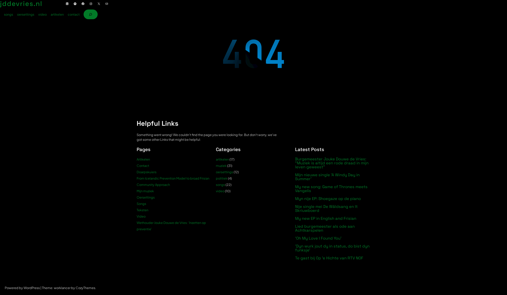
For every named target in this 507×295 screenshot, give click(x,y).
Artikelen (143, 159)
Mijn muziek (145, 191)
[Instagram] (90, 3)
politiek (221, 178)
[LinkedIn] (67, 3)
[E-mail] (106, 3)
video (220, 191)
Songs (141, 204)
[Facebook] (83, 3)
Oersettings (146, 197)
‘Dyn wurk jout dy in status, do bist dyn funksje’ (332, 248)
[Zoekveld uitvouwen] (91, 14)
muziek (221, 166)
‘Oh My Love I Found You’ (318, 238)
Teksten (142, 210)
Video (141, 216)
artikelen (222, 159)
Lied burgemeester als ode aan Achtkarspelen (325, 228)
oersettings (224, 172)
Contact (143, 166)
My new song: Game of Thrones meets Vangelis (331, 189)
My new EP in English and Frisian (325, 218)
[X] (98, 3)
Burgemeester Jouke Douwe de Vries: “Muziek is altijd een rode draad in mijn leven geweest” (332, 163)
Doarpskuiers (146, 172)
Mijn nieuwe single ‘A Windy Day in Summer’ (327, 177)
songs (220, 185)
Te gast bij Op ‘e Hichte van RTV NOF (329, 258)
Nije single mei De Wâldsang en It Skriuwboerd (326, 208)
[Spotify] (75, 3)
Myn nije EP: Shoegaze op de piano (328, 199)
